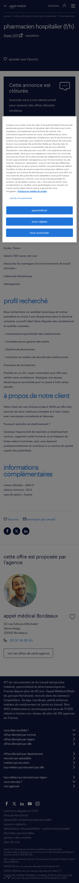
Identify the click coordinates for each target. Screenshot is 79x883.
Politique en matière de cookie (32, 191)
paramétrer (39, 210)
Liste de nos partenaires (20, 198)
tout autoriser (39, 232)
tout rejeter (39, 221)
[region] (39, 179)
